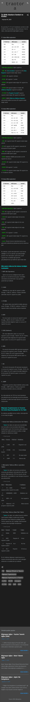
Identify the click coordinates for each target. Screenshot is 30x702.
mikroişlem (18, 581)
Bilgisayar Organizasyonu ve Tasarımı (12, 577)
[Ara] (28, 3)
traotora (15, 6)
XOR (19, 584)
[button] (28, 15)
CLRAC (4, 581)
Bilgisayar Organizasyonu (9, 574)
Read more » (24, 650)
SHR (14, 584)
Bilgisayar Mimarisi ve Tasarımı (14, 571)
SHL (10, 584)
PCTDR (4, 584)
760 (3, 571)
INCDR (10, 581)
